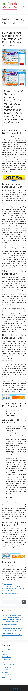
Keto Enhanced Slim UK (12, 593)
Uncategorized (6, 674)
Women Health (6, 680)
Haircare (4, 662)
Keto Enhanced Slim (10, 586)
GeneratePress (14, 688)
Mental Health (6, 667)
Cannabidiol (5, 652)
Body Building (6, 649)
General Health (6, 657)
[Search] (24, 602)
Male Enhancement (8, 664)
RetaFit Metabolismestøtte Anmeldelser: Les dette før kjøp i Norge (12, 635)
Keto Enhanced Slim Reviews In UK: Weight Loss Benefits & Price (12, 37)
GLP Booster (6, 659)
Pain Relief (5, 669)
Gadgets (4, 654)
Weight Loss (8, 584)
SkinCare (5, 672)
